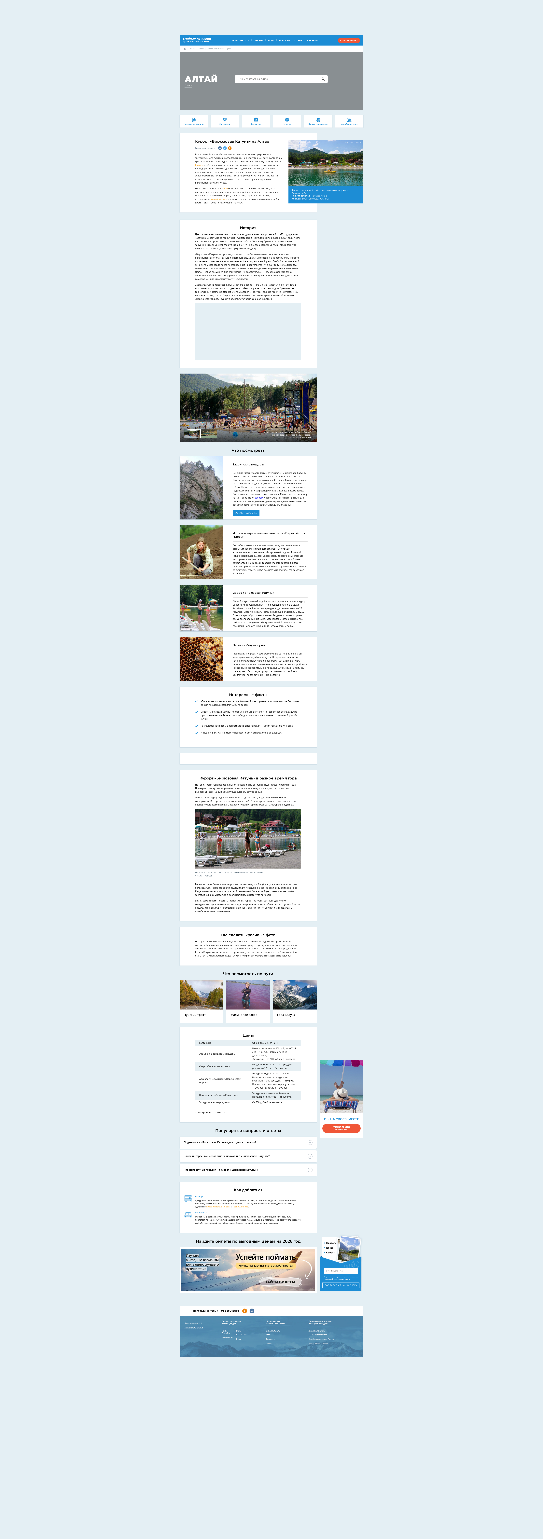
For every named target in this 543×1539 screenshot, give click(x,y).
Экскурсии (256, 124)
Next (310, 408)
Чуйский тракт (195, 1014)
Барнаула (225, 1207)
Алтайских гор (219, 199)
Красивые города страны (319, 1335)
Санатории (224, 124)
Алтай (192, 48)
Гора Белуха (286, 1014)
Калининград (227, 1337)
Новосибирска (213, 1207)
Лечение (312, 40)
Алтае (224, 188)
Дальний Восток (273, 1330)
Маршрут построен (317, 1330)
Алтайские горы (349, 124)
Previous (186, 408)
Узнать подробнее (246, 513)
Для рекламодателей (193, 1323)
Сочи (238, 1330)
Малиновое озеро (243, 1014)
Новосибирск (241, 1335)
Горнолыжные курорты (318, 1343)
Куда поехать (240, 40)
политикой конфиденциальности (337, 1279)
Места (201, 48)
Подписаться (341, 1285)
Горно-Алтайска (240, 1207)
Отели (298, 40)
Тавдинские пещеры (248, 464)
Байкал (269, 1343)
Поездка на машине (194, 124)
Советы (258, 40)
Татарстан (270, 1339)
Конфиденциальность (194, 1327)
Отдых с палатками (318, 124)
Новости (284, 40)
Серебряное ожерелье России (321, 1339)
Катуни (199, 165)
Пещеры (287, 124)
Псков (238, 1339)
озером (259, 498)
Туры (271, 40)
